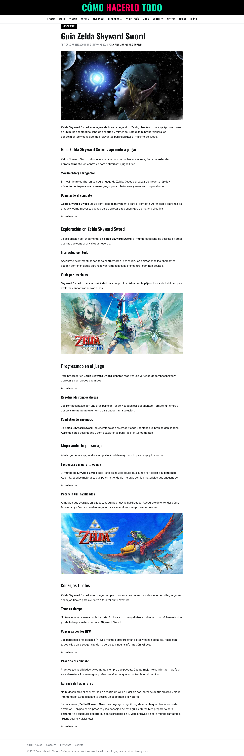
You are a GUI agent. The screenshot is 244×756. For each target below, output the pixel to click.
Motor (171, 19)
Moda (146, 19)
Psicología (132, 19)
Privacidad (65, 745)
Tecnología (115, 19)
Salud (62, 19)
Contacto (51, 745)
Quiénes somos (34, 745)
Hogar (51, 19)
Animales (158, 19)
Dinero (182, 19)
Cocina (85, 19)
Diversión (98, 19)
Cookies (79, 745)
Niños (193, 19)
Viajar (73, 19)
